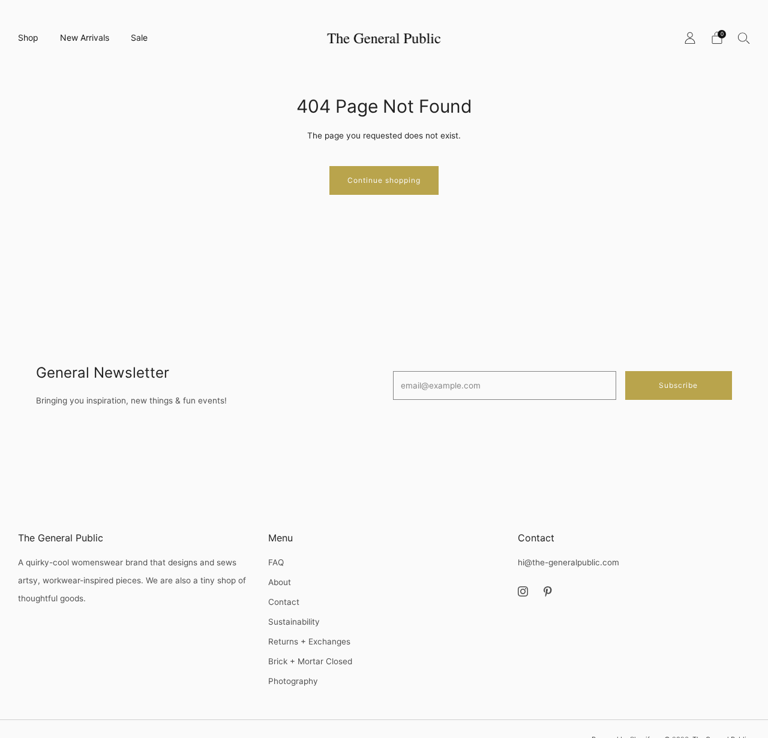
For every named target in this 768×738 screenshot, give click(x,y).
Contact (283, 602)
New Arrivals (84, 37)
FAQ (276, 562)
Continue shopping (384, 180)
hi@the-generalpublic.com (568, 562)
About (279, 582)
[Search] (744, 38)
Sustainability (294, 621)
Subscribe (678, 385)
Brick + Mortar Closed (310, 661)
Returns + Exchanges (309, 641)
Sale (139, 37)
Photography (293, 681)
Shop (28, 37)
